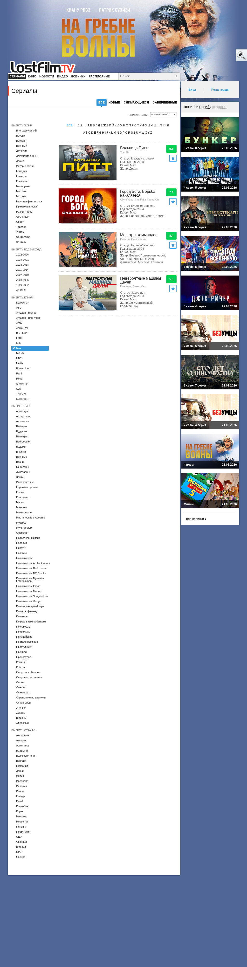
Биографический (26, 130)
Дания (20, 770)
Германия (22, 765)
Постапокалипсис (27, 641)
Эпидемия (22, 722)
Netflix (19, 363)
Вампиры (21, 436)
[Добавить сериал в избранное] (173, 158)
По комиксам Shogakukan (32, 596)
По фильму (23, 631)
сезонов (219, 107)
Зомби (20, 477)
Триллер (21, 226)
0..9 (80, 125)
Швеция (21, 846)
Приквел (21, 651)
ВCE (70, 125)
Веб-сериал (23, 441)
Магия (20, 502)
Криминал (22, 181)
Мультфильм (24, 527)
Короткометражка (27, 487)
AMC (19, 322)
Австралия (22, 735)
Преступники (24, 646)
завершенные (165, 102)
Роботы (20, 667)
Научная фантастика (29, 201)
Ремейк (20, 662)
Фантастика (23, 236)
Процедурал (23, 657)
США (19, 836)
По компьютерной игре (30, 606)
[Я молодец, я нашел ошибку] (223, 55)
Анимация (22, 411)
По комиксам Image (28, 586)
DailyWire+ (22, 302)
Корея (19, 811)
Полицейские (24, 636)
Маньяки (21, 507)
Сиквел (20, 682)
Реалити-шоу (24, 211)
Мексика (21, 816)
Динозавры (23, 471)
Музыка (21, 522)
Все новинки (195, 519)
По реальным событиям (31, 621)
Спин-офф (22, 692)
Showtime (21, 383)
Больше (21, 398)
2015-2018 (22, 264)
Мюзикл (21, 196)
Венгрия (21, 760)
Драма (20, 160)
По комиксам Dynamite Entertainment (30, 579)
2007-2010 (22, 274)
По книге (21, 553)
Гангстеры (22, 466)
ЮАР (19, 851)
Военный (21, 145)
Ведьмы (21, 446)
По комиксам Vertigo (28, 601)
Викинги (21, 451)
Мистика (21, 191)
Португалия (23, 831)
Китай (19, 801)
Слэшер (21, 687)
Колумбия (22, 806)
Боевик (20, 135)
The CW (21, 393)
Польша (21, 826)
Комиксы (21, 176)
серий (204, 107)
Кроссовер (22, 497)
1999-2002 (22, 284)
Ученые (21, 707)
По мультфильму (26, 611)
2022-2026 (22, 254)
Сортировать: (138, 115)
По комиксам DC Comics (31, 573)
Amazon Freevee (26, 312)
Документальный (26, 155)
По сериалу (23, 626)
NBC (19, 358)
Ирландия (22, 781)
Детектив (21, 150)
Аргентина (22, 745)
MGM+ (20, 353)
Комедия (21, 171)
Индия (20, 775)
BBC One (21, 333)
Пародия (21, 542)
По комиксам (24, 558)
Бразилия (22, 750)
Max (18, 348)
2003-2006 (22, 279)
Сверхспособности (28, 672)
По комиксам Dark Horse (31, 568)
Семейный (22, 216)
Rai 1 (19, 373)
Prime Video (23, 368)
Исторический (25, 166)
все (101, 102)
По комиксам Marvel (28, 591)
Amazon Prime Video (28, 317)
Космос (20, 492)
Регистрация (220, 89)
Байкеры (21, 426)
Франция (21, 841)
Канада (20, 796)
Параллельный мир (28, 537)
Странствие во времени (31, 697)
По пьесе (21, 616)
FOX (19, 338)
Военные (21, 456)
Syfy (18, 388)
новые (114, 102)
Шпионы (21, 717)
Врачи (20, 461)
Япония (20, 857)
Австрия (21, 740)
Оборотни (22, 532)
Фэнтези (21, 242)
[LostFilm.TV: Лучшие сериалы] (45, 66)
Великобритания (26, 755)
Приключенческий (27, 206)
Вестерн (21, 140)
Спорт (20, 221)
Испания (21, 786)
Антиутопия (23, 416)
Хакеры (20, 712)
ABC (18, 307)
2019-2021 (22, 259)
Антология (22, 421)
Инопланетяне (25, 482)
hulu (18, 343)
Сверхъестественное (29, 677)
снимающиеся (136, 102)
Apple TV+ (22, 327)
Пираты (21, 547)
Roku (19, 378)
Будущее (21, 431)
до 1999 (21, 290)
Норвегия (22, 821)
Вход (192, 89)
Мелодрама (23, 186)
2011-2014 (22, 269)
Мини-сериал (24, 512)
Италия (20, 791)
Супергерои (23, 702)
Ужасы (20, 231)
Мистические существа (30, 517)
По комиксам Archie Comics (33, 563)
